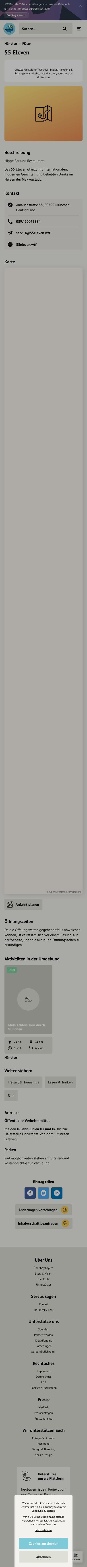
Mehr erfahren (43, 1530)
